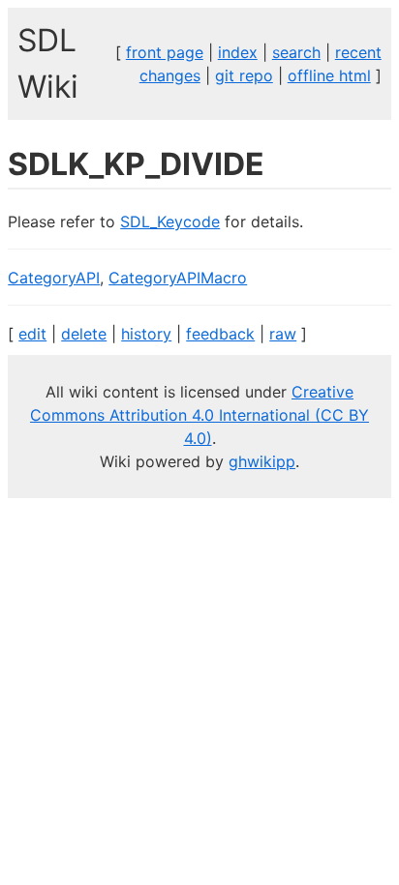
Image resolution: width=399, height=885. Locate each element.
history (146, 333)
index (238, 52)
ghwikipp (262, 461)
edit (32, 333)
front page (164, 52)
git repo (244, 75)
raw (282, 333)
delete (84, 333)
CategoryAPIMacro (177, 277)
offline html (329, 75)
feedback (220, 333)
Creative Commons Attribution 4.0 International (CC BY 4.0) (199, 415)
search (296, 52)
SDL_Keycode (170, 221)
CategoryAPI (54, 277)
